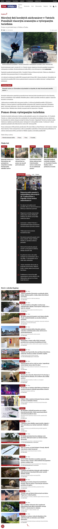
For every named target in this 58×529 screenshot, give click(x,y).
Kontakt (55, 1)
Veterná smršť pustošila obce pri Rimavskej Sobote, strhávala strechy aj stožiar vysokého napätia (35, 352)
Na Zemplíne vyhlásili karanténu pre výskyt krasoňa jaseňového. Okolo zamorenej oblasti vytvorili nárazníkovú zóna (34, 412)
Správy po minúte (20, 6)
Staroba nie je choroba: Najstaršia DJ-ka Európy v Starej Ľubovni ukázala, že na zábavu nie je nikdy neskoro (35, 376)
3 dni (33, 174)
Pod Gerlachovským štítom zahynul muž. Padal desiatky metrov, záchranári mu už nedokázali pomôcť (36, 164)
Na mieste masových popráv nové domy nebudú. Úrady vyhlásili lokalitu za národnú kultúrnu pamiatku (30, 239)
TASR (3, 30)
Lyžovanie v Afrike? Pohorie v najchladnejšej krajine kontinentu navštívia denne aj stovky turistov (30, 224)
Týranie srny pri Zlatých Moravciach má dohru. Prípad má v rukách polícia (34, 494)
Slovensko (26, 6)
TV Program (29, 1)
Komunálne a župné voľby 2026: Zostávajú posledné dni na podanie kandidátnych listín (33, 341)
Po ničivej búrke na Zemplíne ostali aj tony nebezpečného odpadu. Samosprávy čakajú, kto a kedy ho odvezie (35, 306)
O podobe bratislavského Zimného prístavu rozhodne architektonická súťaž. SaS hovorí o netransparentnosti (34, 330)
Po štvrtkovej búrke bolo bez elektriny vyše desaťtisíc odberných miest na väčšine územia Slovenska (34, 437)
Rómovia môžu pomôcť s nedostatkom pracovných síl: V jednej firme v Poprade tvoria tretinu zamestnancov (29, 196)
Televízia (15, 1)
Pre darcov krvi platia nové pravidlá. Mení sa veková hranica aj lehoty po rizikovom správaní (30, 206)
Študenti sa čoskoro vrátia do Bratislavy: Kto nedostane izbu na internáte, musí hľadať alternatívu (33, 517)
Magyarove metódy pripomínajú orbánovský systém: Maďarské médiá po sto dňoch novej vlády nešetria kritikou (29, 215)
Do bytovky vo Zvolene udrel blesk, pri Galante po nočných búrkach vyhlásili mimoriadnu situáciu (35, 388)
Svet (32, 6)
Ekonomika (38, 6)
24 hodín (28, 174)
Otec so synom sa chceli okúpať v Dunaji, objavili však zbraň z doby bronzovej (35, 448)
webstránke (48, 69)
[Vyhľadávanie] (56, 6)
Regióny (45, 6)
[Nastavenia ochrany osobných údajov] (2, 526)
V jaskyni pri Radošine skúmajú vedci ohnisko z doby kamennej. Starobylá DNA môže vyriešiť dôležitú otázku (35, 472)
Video (28, 291)
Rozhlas (8, 1)
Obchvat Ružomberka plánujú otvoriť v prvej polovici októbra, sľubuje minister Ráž (29, 248)
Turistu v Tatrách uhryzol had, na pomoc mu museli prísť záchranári (20, 162)
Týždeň (37, 174)
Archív (22, 1)
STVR (2, 1)
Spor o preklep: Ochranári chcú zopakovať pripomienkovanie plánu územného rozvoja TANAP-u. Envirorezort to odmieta (33, 506)
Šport (51, 6)
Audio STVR (38, 1)
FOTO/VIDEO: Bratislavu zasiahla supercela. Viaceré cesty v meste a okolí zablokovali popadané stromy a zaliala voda (35, 460)
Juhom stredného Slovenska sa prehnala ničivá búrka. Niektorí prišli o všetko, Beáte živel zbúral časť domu (35, 295)
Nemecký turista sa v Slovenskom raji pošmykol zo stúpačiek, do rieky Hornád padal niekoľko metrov (7, 164)
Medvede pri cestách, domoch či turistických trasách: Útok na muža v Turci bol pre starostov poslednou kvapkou (34, 483)
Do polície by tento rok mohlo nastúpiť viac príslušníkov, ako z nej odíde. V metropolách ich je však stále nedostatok (29, 257)
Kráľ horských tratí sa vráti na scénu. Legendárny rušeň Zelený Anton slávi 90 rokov (35, 364)
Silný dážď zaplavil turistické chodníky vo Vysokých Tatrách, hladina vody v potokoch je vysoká (50, 163)
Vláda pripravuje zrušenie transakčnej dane (27, 231)
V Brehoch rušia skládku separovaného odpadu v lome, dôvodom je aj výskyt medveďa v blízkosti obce (35, 424)
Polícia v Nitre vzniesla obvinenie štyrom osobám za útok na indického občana (35, 399)
